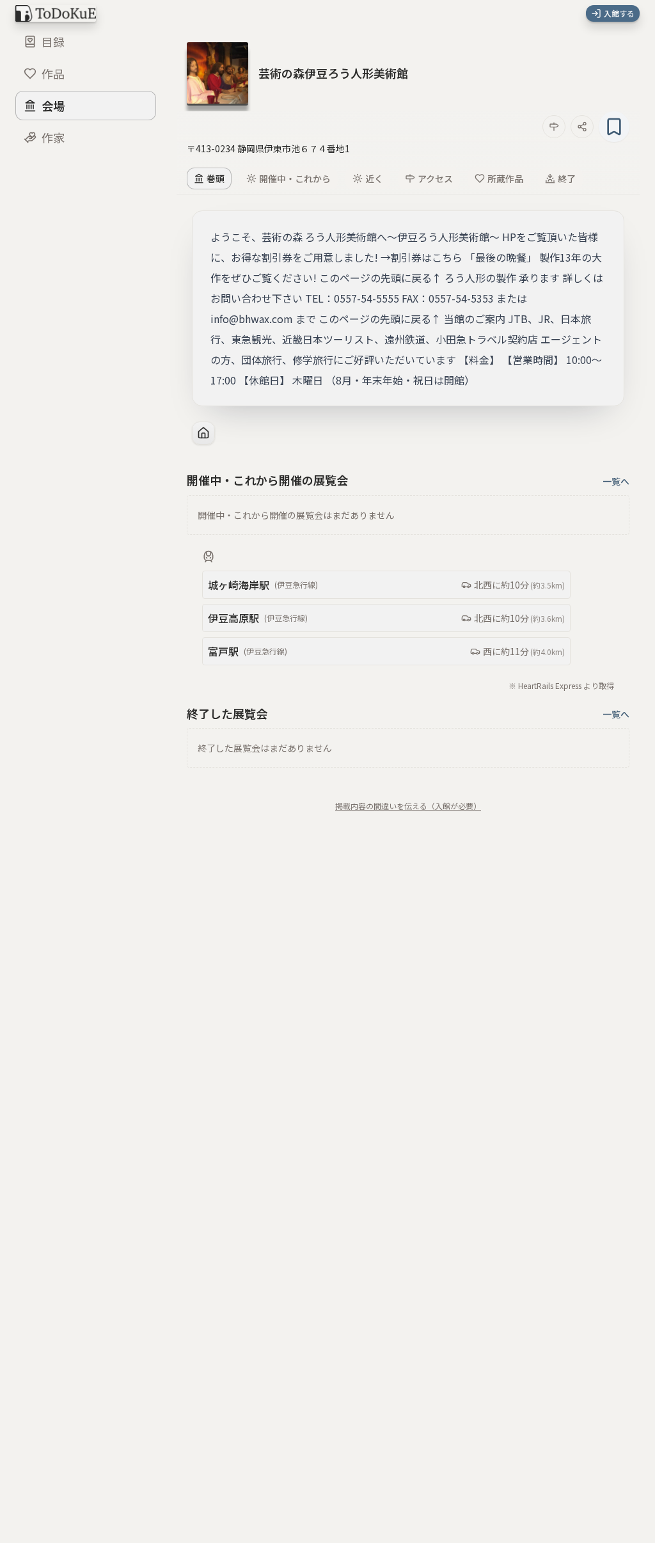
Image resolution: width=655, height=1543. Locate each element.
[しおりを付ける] (614, 126)
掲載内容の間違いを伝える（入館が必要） (408, 806)
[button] (333, 73)
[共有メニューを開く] (582, 126)
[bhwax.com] (203, 433)
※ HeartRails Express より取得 (561, 685)
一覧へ (616, 481)
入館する (619, 13)
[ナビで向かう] (553, 126)
